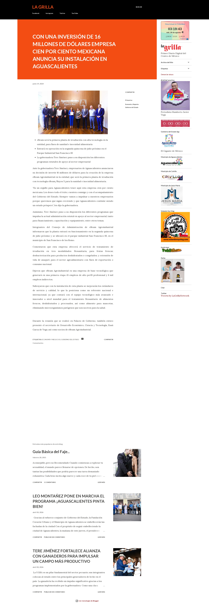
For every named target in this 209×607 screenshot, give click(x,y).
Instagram (49, 13)
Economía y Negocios (132, 104)
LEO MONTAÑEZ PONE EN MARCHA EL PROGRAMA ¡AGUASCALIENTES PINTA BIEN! (68, 501)
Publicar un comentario (54, 537)
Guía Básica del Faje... (51, 451)
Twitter (62, 13)
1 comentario (50, 482)
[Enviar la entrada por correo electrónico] (82, 339)
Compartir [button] (129, 92)
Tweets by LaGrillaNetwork (175, 295)
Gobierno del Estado (131, 107)
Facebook (35, 13)
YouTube (75, 13)
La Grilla (42, 7)
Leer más (101, 482)
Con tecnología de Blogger (88, 601)
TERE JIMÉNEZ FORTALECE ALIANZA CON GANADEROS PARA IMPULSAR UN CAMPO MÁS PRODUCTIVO (66, 556)
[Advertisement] (69, 416)
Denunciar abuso (167, 74)
